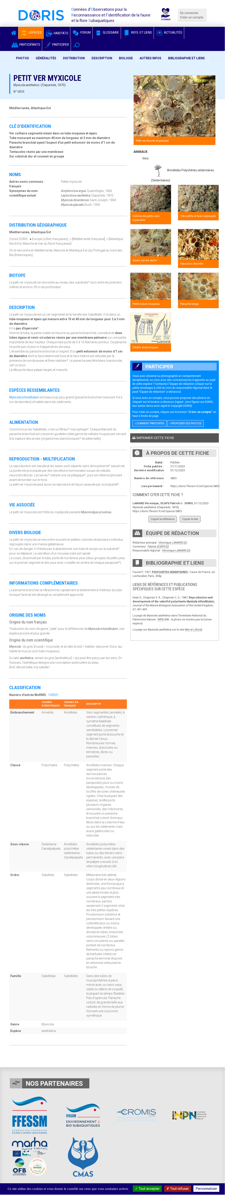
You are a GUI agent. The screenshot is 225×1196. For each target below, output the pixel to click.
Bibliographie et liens (186, 58)
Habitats (60, 33)
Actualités (172, 32)
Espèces (35, 32)
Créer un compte (191, 17)
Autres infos (150, 58)
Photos (22, 58)
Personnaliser (206, 1189)
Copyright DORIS (181, 405)
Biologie (126, 58)
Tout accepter (149, 1189)
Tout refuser (179, 1189)
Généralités (46, 58)
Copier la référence (163, 519)
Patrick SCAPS (156, 546)
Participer (60, 44)
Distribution (74, 58)
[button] (76, 45)
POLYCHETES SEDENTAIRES (170, 572)
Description (102, 58)
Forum (85, 32)
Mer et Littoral (193, 629)
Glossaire (110, 32)
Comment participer (150, 423)
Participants (29, 44)
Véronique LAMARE (170, 542)
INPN (161, 619)
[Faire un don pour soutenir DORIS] (165, 15)
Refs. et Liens (141, 32)
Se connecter (189, 13)
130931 (53, 695)
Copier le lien (190, 519)
